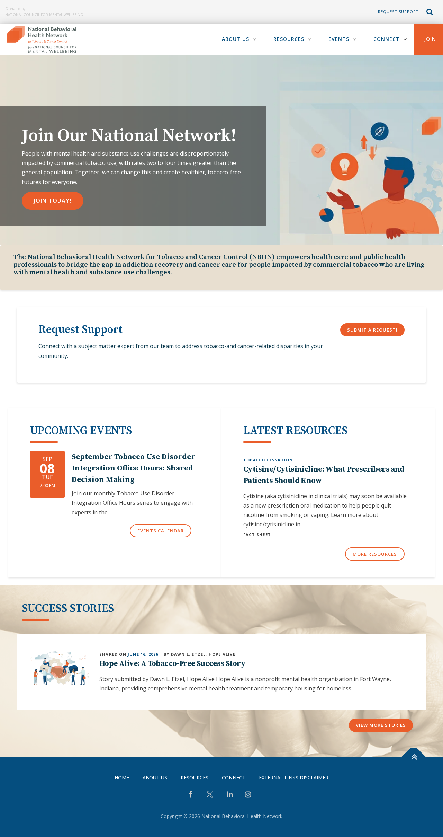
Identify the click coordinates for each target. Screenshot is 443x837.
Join (430, 39)
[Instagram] (248, 795)
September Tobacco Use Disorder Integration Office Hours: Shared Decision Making (133, 468)
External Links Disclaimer (293, 777)
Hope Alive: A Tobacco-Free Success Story (172, 663)
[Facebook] (190, 795)
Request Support (398, 11)
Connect (386, 39)
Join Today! (52, 200)
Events (338, 39)
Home (122, 777)
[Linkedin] (230, 795)
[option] (221, 150)
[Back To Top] (413, 757)
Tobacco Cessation (268, 459)
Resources (288, 39)
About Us (235, 39)
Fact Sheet (257, 534)
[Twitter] (210, 797)
